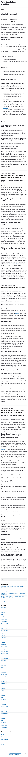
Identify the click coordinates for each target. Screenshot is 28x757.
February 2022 (4, 725)
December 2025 (4, 623)
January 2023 (4, 704)
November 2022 (4, 709)
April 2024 (3, 669)
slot (2, 741)
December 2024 (4, 651)
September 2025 (4, 630)
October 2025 (4, 628)
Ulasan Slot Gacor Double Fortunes (13, 287)
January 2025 (4, 649)
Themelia (17, 754)
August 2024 (4, 660)
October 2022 (4, 711)
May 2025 (3, 639)
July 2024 (3, 662)
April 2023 (3, 697)
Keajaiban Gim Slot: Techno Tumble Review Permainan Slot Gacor (13, 176)
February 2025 (4, 646)
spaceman (5, 108)
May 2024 (3, 667)
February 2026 (4, 619)
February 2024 (4, 674)
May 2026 (3, 612)
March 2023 (3, 699)
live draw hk (3, 736)
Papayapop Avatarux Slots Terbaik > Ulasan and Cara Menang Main (13, 411)
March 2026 (3, 616)
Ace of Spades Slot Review (10, 22)
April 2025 (3, 642)
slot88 (2, 734)
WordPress (11, 754)
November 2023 (4, 681)
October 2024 (4, 656)
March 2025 (3, 644)
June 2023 (3, 692)
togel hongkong (4, 739)
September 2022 (4, 713)
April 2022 (3, 720)
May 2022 (3, 718)
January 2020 (4, 727)
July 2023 (3, 690)
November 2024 (4, 653)
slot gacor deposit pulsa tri (14, 263)
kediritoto (17, 313)
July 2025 (3, 635)
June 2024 (3, 665)
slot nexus (3, 449)
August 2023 (4, 688)
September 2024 (4, 658)
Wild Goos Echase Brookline (15, 753)
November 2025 (4, 626)
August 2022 (4, 715)
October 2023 (4, 683)
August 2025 (4, 633)
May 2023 (3, 695)
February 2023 (4, 702)
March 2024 (3, 672)
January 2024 (4, 676)
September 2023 (4, 686)
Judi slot (3, 746)
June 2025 (3, 637)
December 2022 (4, 706)
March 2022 (3, 722)
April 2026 (3, 614)
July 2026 (3, 609)
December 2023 (4, 679)
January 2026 (4, 621)
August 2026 (4, 607)
